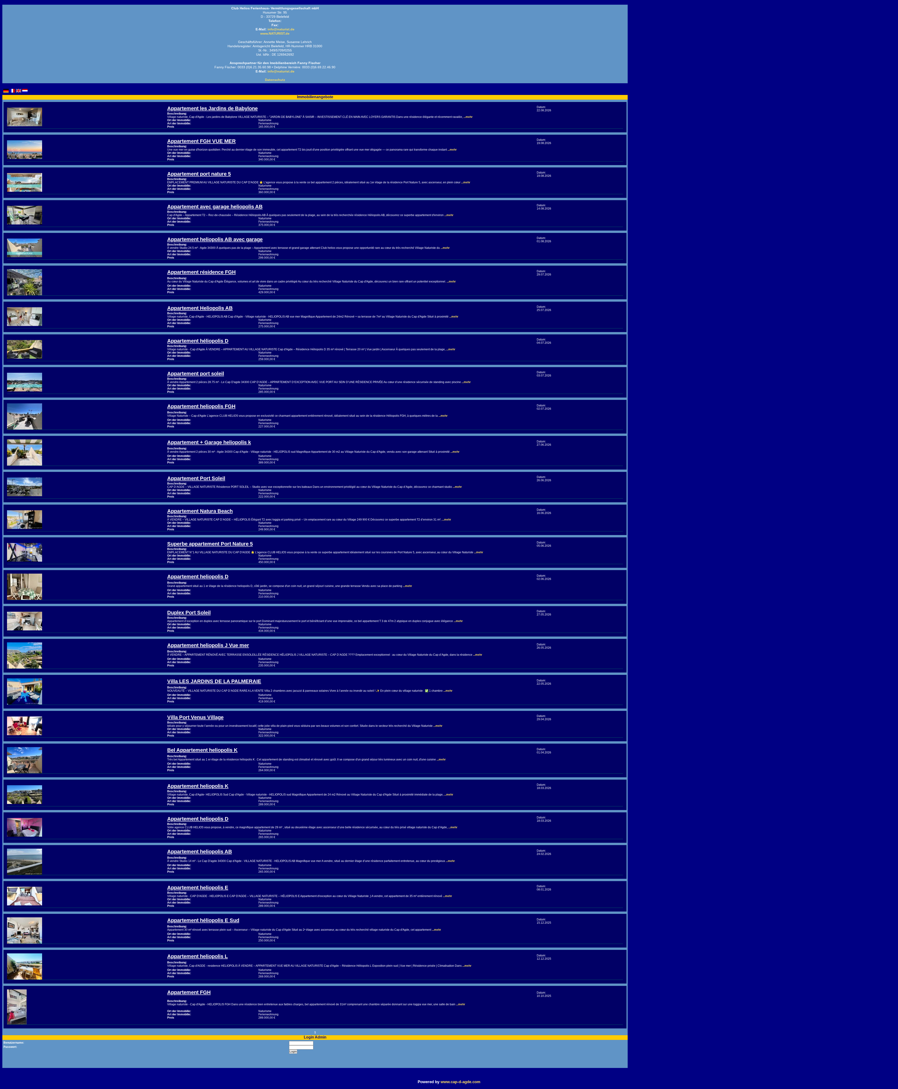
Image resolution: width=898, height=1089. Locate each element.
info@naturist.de (281, 29)
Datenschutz (275, 80)
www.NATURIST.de (275, 33)
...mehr (468, 117)
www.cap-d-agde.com (460, 1082)
